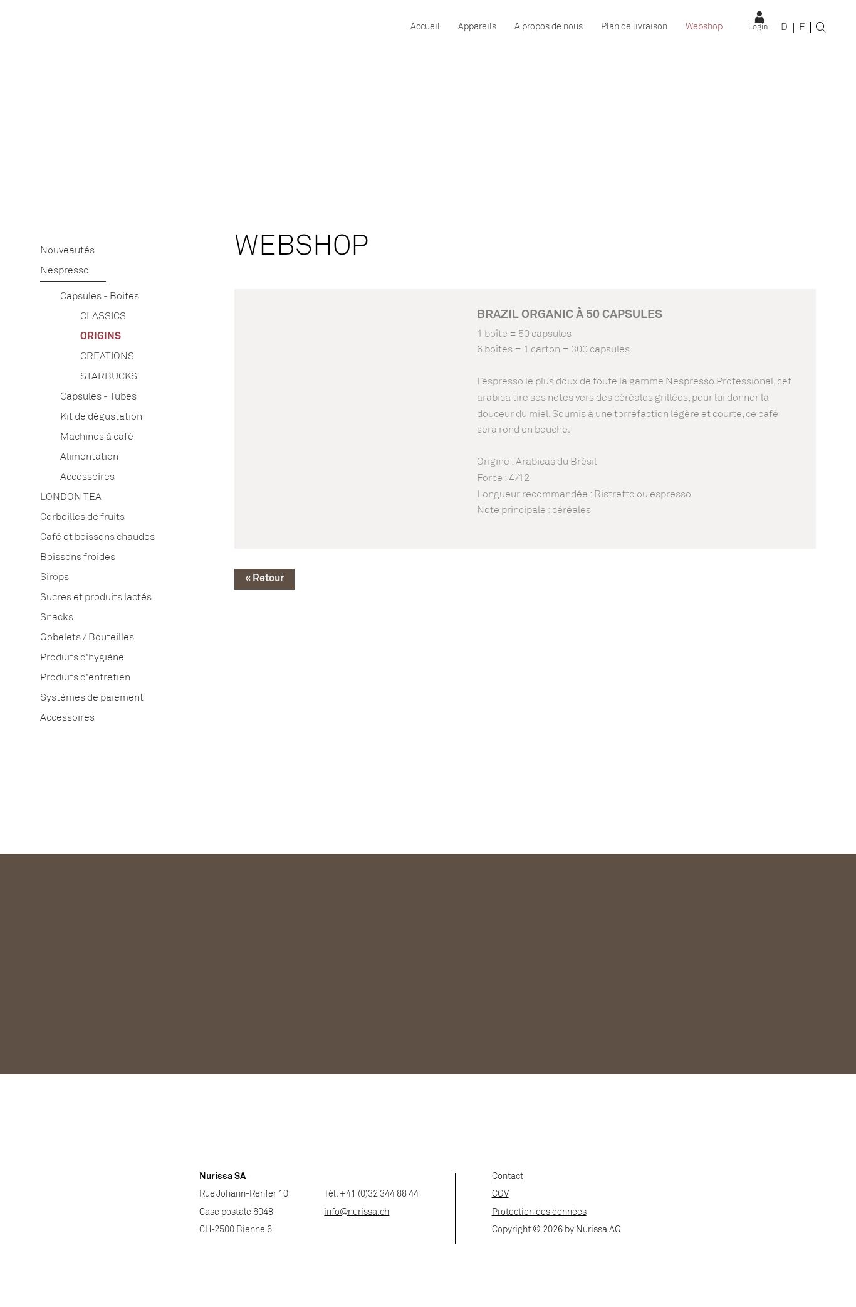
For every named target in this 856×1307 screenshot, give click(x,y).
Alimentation (89, 457)
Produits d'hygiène (82, 657)
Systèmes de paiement (92, 697)
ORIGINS (100, 336)
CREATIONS (107, 356)
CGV (500, 1194)
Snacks (56, 617)
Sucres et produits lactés (96, 597)
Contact (507, 1177)
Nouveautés (67, 250)
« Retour (264, 578)
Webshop (704, 27)
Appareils (477, 27)
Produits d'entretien (85, 677)
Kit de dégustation (101, 416)
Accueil (425, 27)
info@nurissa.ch (356, 1213)
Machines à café (96, 437)
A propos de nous (548, 27)
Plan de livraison (634, 27)
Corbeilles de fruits (82, 517)
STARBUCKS (108, 376)
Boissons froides (77, 557)
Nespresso (64, 270)
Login (758, 27)
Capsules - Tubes (98, 396)
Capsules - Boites (99, 296)
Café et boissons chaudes (97, 537)
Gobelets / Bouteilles (87, 637)
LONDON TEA (71, 497)
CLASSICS (103, 316)
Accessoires (87, 477)
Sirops (54, 577)
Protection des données (539, 1213)
